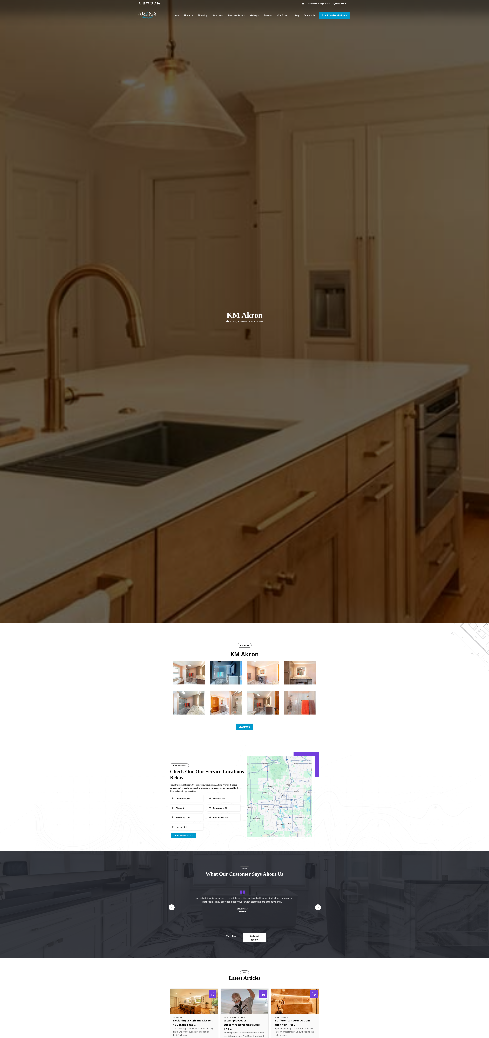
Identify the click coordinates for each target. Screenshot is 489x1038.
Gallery (234, 322)
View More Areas (183, 835)
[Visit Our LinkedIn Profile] (144, 4)
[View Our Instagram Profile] (151, 4)
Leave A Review (254, 937)
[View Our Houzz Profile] (158, 4)
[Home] (227, 322)
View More (244, 726)
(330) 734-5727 (342, 3)
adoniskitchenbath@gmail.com (317, 3)
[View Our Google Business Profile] (147, 4)
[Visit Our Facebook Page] (140, 4)
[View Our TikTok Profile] (155, 4)
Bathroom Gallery (246, 322)
